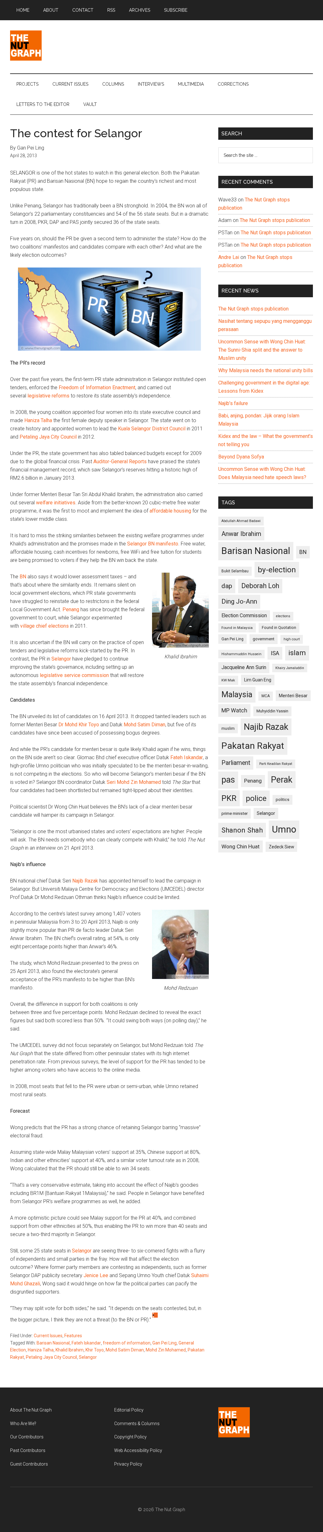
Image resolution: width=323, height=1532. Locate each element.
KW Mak (228, 680)
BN (23, 577)
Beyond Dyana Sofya (241, 457)
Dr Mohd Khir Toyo (78, 725)
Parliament (235, 762)
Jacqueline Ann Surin (243, 667)
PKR (229, 798)
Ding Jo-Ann (239, 601)
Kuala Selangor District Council (151, 429)
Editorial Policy (129, 1409)
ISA (275, 653)
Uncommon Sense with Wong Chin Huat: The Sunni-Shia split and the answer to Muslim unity (262, 350)
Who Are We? (23, 1423)
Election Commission (244, 615)
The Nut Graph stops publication (275, 220)
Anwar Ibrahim (241, 534)
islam (297, 653)
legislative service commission (74, 675)
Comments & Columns (137, 1423)
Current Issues (48, 1335)
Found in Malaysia (237, 627)
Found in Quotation (279, 627)
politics (282, 799)
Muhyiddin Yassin (272, 711)
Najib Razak (85, 881)
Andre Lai (228, 257)
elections (283, 616)
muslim (228, 728)
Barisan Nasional (53, 1342)
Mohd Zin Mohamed (166, 1349)
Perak (281, 780)
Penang (70, 609)
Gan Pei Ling (164, 1342)
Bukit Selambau (235, 571)
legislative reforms (48, 396)
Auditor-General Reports (120, 461)
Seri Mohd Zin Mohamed (134, 782)
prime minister (234, 813)
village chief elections (44, 626)
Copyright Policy (130, 1436)
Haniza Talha (38, 420)
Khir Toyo (94, 1349)
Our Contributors (27, 1436)
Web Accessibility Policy (138, 1450)
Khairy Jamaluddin (289, 668)
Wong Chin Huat (240, 846)
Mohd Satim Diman (144, 725)
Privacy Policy (128, 1464)
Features (73, 1335)
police (256, 798)
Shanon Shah (242, 830)
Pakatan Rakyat (252, 746)
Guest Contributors (29, 1464)
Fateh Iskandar (186, 757)
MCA (265, 696)
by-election (277, 569)
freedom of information (126, 1342)
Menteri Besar (293, 695)
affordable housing (170, 511)
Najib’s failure (233, 403)
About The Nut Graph (31, 1409)
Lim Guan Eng (257, 679)
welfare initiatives (55, 503)
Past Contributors (27, 1450)
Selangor (61, 659)
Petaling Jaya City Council (48, 437)
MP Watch (234, 710)
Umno (284, 829)
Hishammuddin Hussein (241, 654)
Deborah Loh (260, 586)
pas (228, 780)
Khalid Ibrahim (70, 1349)
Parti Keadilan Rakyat (275, 764)
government (263, 639)
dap (226, 586)
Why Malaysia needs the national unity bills (265, 370)
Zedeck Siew (281, 846)
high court (292, 639)
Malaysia (236, 694)
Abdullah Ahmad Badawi (241, 521)
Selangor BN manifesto (152, 544)
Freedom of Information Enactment (97, 388)
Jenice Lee (96, 1275)
